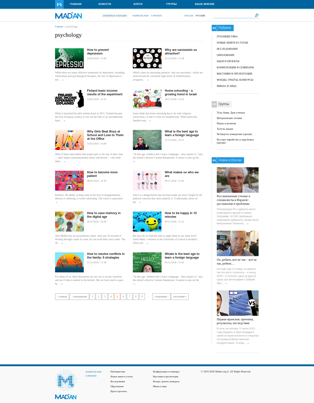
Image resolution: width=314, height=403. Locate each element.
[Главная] (68, 13)
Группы (171, 4)
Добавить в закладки (114, 16)
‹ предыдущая (79, 296)
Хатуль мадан (225, 128)
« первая (62, 296)
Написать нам (140, 16)
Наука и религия (226, 123)
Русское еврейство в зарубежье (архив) (235, 141)
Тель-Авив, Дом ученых (231, 112)
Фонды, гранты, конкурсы (235, 80)
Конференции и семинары (235, 67)
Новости (104, 4)
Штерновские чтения (229, 118)
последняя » (179, 296)
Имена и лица (227, 86)
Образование (226, 55)
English (188, 16)
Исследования (227, 49)
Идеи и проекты (228, 61)
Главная (76, 4)
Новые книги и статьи (232, 42)
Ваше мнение (204, 4)
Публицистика (227, 36)
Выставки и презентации (234, 73)
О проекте (156, 16)
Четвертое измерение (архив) (234, 134)
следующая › (161, 296)
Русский (200, 16)
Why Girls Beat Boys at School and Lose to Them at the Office (105, 135)
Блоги (138, 4)
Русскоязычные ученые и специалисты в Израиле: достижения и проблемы (233, 200)
